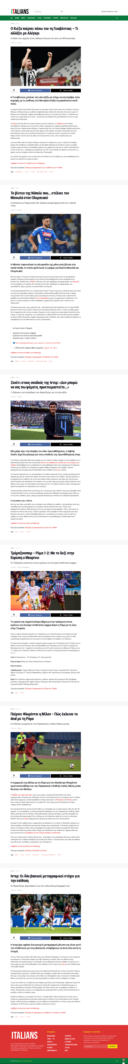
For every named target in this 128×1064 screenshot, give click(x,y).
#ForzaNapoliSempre (25, 343)
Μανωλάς (31, 361)
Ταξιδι (67, 1048)
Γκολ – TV (50, 1039)
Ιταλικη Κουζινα (71, 1045)
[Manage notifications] (123, 1059)
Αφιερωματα (47, 18)
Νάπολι (17, 361)
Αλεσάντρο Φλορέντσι (48, 855)
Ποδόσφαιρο (26, 567)
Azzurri (68, 1042)
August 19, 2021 (50, 348)
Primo (51, 172)
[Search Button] (62, 11)
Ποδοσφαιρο (31, 18)
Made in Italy (64, 18)
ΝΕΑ (66, 1050)
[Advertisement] (101, 62)
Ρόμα (16, 693)
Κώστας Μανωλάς (41, 361)
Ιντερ (16, 532)
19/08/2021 (14, 567)
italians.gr (20, 1061)
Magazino (73, 18)
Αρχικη (17, 18)
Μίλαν (17, 855)
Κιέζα (33, 172)
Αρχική (12, 23)
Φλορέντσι (36, 855)
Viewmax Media (28, 1061)
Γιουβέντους (19, 172)
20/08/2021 (14, 43)
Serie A (23, 18)
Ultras (39, 18)
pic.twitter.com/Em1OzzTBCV (48, 343)
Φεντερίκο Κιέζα (42, 172)
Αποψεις (55, 18)
